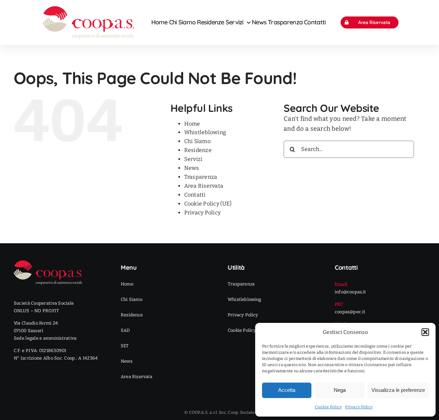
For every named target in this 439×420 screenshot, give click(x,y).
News (191, 168)
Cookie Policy (328, 407)
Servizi (193, 159)
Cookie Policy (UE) (208, 203)
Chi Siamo (197, 141)
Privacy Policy (358, 407)
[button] (425, 332)
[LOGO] (88, 9)
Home (192, 123)
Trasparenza (200, 177)
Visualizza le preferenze (398, 390)
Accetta (286, 390)
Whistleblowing (205, 132)
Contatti (195, 194)
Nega (340, 390)
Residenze (198, 150)
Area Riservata (204, 186)
